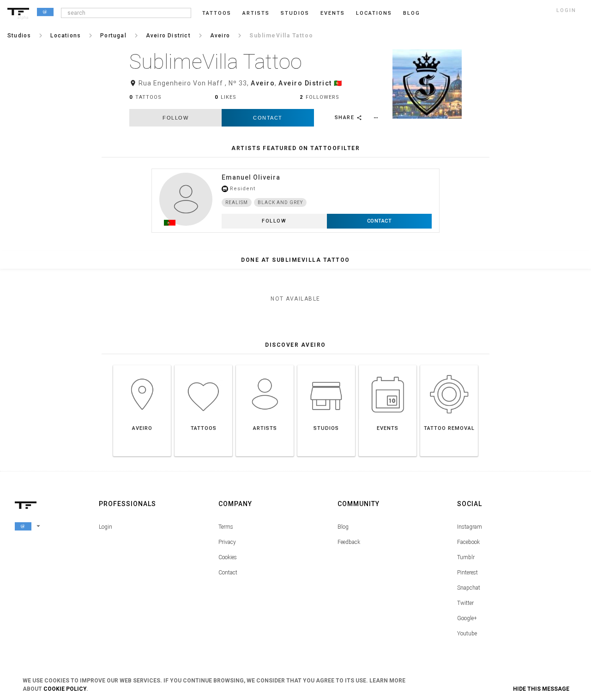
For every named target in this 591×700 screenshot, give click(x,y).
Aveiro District (305, 83)
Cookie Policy (64, 689)
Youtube (467, 633)
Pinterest (467, 572)
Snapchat (468, 588)
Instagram (469, 527)
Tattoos (216, 13)
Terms (225, 527)
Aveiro (263, 83)
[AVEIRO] (142, 365)
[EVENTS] (387, 365)
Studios (295, 13)
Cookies (227, 557)
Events (332, 13)
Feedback (349, 542)
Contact (268, 118)
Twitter (465, 603)
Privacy (227, 542)
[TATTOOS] (203, 365)
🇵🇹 (338, 83)
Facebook (468, 542)
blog (411, 13)
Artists (256, 13)
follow (175, 118)
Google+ (467, 618)
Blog (343, 527)
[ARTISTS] (265, 365)
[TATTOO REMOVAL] (449, 365)
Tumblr (466, 557)
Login (105, 527)
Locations (374, 13)
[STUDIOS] (326, 365)
